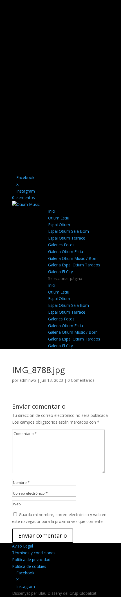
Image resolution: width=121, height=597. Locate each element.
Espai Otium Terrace (66, 238)
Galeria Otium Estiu (65, 251)
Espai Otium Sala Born (68, 231)
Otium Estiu (58, 218)
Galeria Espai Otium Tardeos (74, 265)
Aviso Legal (22, 546)
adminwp (27, 380)
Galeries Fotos (61, 244)
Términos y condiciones (33, 552)
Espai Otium (59, 224)
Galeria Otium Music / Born (73, 258)
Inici (51, 211)
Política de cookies (29, 566)
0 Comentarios (81, 380)
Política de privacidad (31, 559)
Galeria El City (60, 271)
